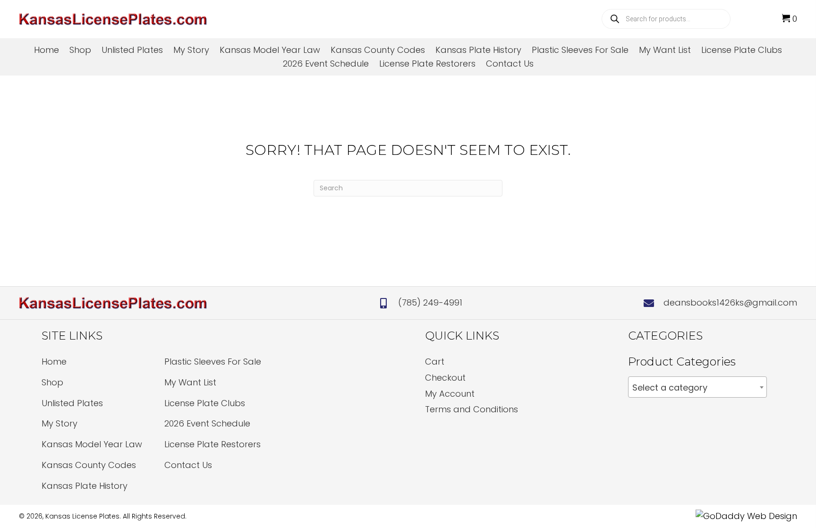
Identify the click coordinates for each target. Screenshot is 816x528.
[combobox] (697, 387)
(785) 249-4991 (430, 302)
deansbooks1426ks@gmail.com (730, 302)
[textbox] (697, 388)
